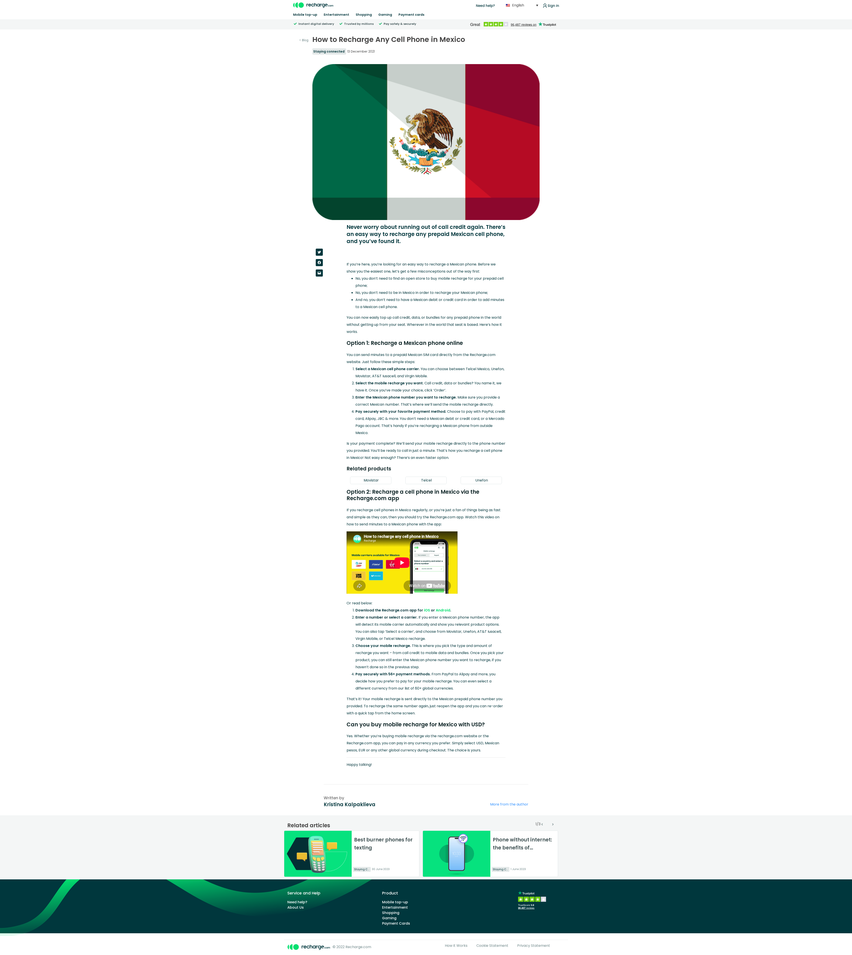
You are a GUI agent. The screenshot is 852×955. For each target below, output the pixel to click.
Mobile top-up (305, 14)
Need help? (485, 5)
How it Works (456, 945)
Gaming (385, 14)
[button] (477, 368)
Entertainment (336, 14)
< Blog (303, 40)
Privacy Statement (533, 945)
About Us (295, 907)
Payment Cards (396, 923)
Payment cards (411, 14)
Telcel (426, 480)
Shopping (364, 14)
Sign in (553, 5)
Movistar (371, 480)
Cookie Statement (492, 945)
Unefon (481, 480)
